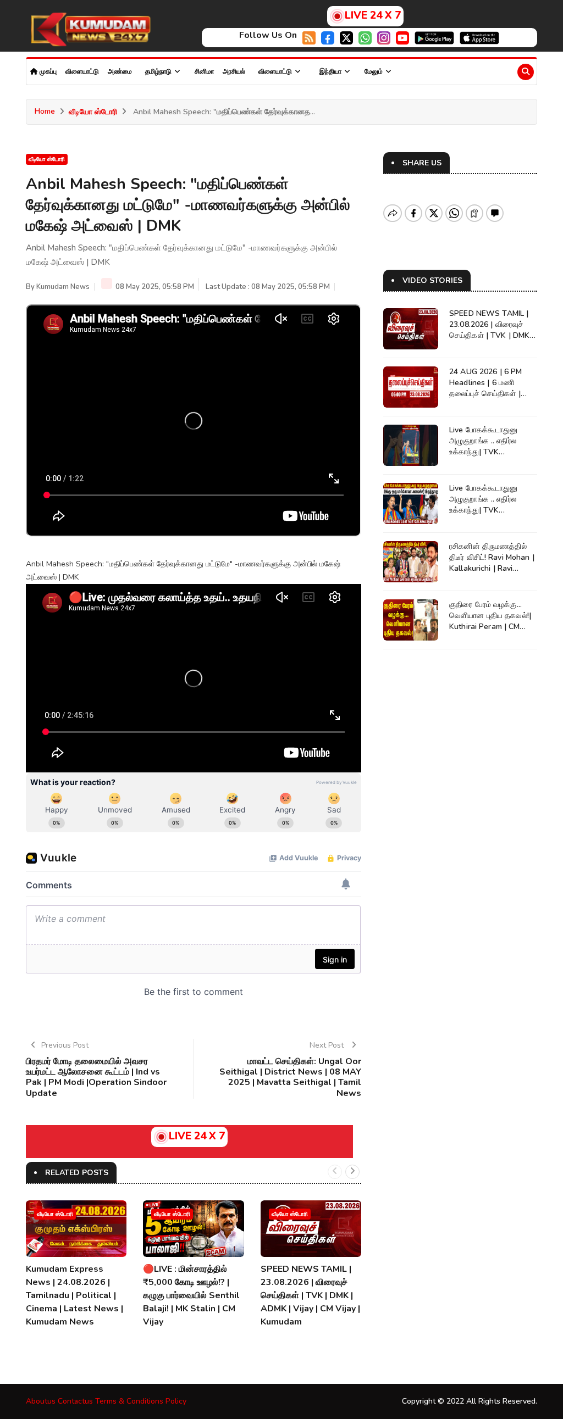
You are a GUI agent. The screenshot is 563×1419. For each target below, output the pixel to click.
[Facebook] (327, 37)
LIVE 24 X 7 (373, 15)
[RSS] (309, 37)
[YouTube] (402, 37)
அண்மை (120, 71)
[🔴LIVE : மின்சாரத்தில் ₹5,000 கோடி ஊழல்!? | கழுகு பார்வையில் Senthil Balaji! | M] (193, 1228)
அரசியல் (234, 71)
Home (45, 111)
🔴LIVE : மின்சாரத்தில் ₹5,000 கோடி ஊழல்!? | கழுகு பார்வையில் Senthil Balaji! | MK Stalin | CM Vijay (191, 1295)
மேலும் (374, 71)
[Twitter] (346, 37)
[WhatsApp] (365, 37)
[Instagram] (383, 37)
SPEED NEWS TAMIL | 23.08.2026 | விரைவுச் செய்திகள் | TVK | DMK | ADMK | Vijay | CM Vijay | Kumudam (310, 1295)
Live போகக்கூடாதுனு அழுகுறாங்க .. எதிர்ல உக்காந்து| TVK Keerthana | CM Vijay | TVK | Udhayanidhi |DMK (493, 452)
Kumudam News (63, 287)
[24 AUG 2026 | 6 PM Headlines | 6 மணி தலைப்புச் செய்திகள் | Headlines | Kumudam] (410, 387)
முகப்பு (47, 71)
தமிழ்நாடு (159, 71)
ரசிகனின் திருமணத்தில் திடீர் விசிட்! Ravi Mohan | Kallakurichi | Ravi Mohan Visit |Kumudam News (491, 568)
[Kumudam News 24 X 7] (89, 29)
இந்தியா (331, 71)
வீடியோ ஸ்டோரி (93, 112)
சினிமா (204, 71)
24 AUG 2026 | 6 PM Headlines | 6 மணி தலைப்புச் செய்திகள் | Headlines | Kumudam (488, 388)
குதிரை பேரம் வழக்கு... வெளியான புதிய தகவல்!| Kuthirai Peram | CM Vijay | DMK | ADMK (490, 621)
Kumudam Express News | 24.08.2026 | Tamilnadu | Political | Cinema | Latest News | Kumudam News (74, 1295)
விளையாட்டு (82, 71)
